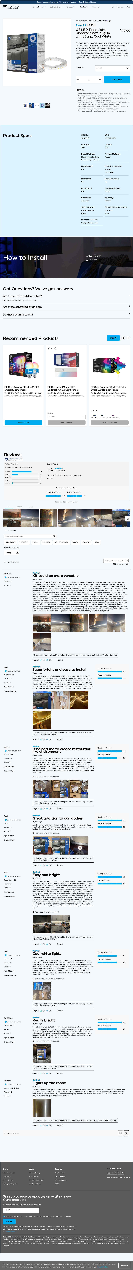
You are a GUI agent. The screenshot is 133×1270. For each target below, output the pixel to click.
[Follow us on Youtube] (122, 1172)
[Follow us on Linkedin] (119, 1172)
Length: (79, 67)
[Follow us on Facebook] (112, 1172)
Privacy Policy (10, 1231)
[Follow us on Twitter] (115, 1172)
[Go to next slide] (128, 338)
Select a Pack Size (109, 422)
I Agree (124, 1265)
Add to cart (117, 79)
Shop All (113, 338)
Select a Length (66, 422)
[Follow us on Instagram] (109, 1172)
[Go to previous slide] (123, 338)
